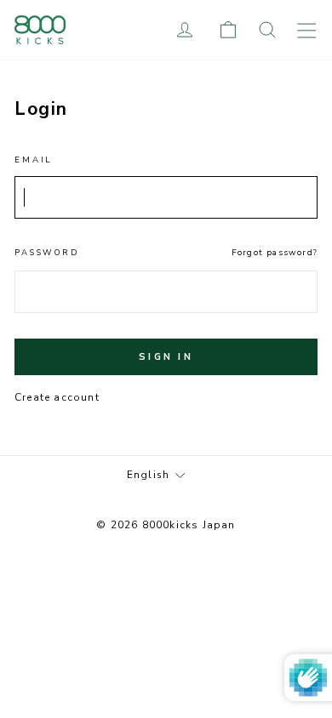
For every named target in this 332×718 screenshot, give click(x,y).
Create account (57, 397)
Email (33, 159)
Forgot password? (275, 253)
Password (46, 252)
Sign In (166, 356)
